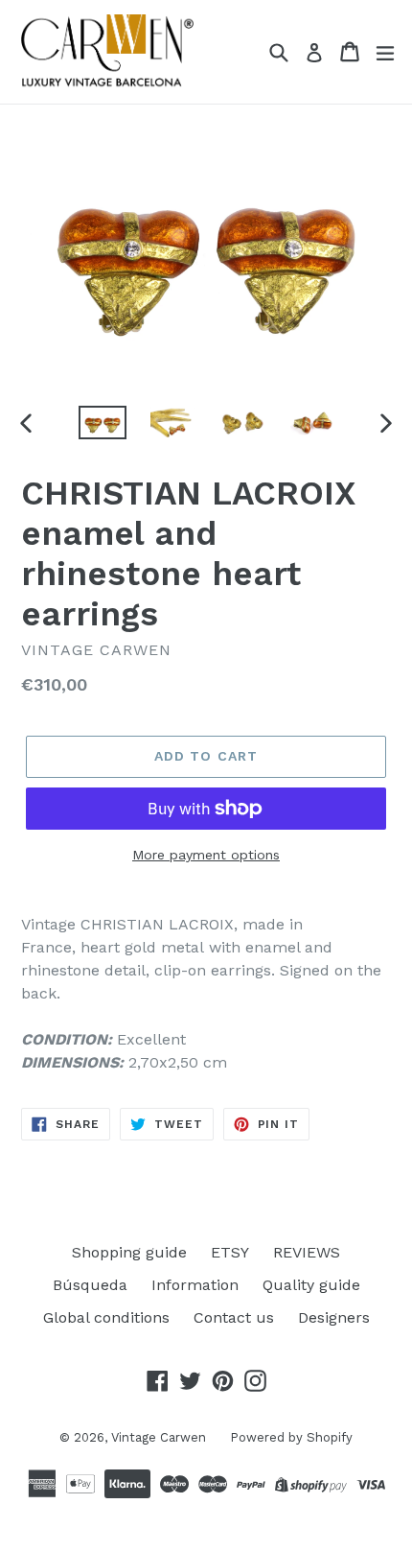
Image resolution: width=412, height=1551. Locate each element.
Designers (334, 1317)
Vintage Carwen (158, 1437)
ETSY (230, 1252)
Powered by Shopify (291, 1437)
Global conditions (106, 1317)
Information (195, 1285)
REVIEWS (306, 1252)
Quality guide (311, 1285)
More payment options (206, 854)
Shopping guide (129, 1252)
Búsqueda (90, 1285)
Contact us (234, 1317)
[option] (102, 422)
